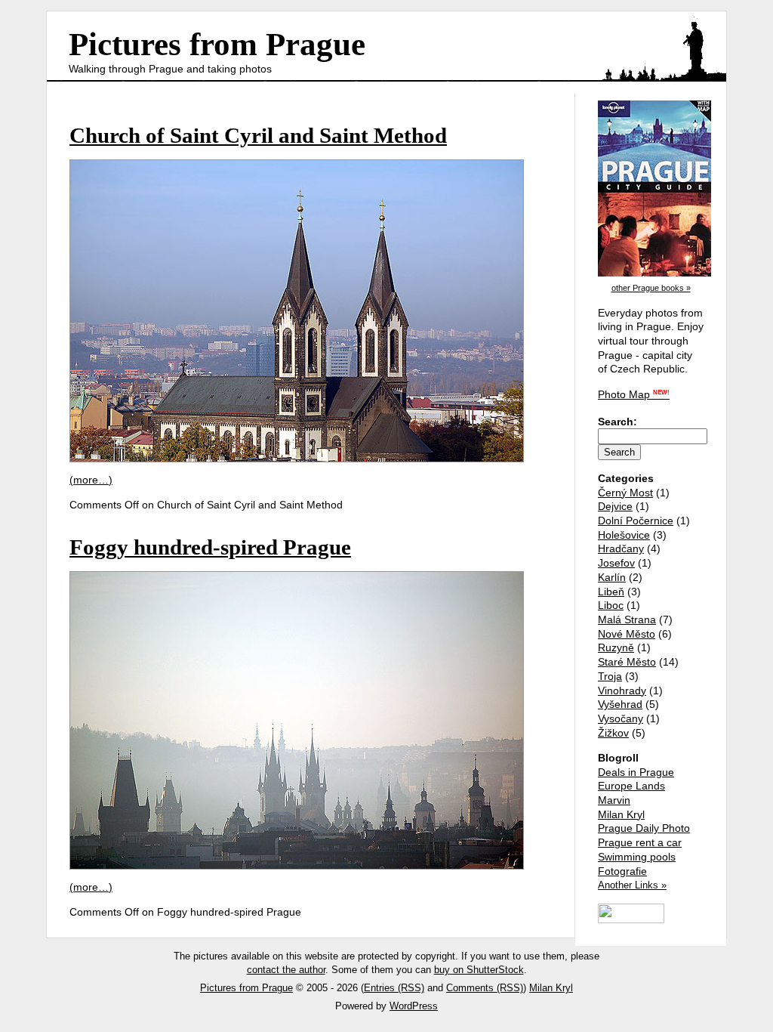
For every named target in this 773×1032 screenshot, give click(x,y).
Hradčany (621, 548)
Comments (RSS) (484, 987)
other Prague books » (651, 287)
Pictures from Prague (217, 44)
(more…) (90, 480)
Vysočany (620, 718)
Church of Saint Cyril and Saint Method (258, 135)
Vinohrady (622, 690)
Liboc (611, 605)
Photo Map (634, 394)
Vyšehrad (620, 704)
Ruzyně (616, 647)
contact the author (286, 969)
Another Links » (632, 885)
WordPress (414, 1006)
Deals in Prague (636, 772)
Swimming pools (637, 857)
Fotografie (622, 871)
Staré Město (627, 662)
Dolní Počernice (635, 520)
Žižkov (613, 733)
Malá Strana (627, 619)
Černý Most (625, 493)
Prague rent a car (640, 842)
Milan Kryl (621, 814)
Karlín (612, 577)
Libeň (611, 592)
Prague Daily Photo (644, 828)
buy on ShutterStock (479, 969)
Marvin (614, 800)
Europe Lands (631, 786)
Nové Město (626, 634)
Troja (610, 676)
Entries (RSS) (394, 987)
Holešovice (624, 535)
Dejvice (615, 506)
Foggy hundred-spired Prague (210, 547)
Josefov (616, 563)
